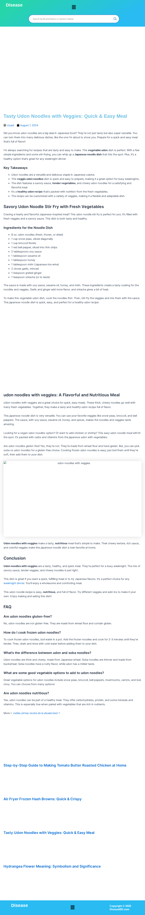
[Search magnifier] (115, 18)
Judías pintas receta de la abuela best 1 (36, 713)
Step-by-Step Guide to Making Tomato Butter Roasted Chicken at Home (65, 765)
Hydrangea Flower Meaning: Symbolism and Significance (52, 866)
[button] (73, 7)
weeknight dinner (14, 583)
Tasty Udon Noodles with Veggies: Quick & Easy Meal (49, 833)
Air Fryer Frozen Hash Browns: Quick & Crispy (43, 799)
